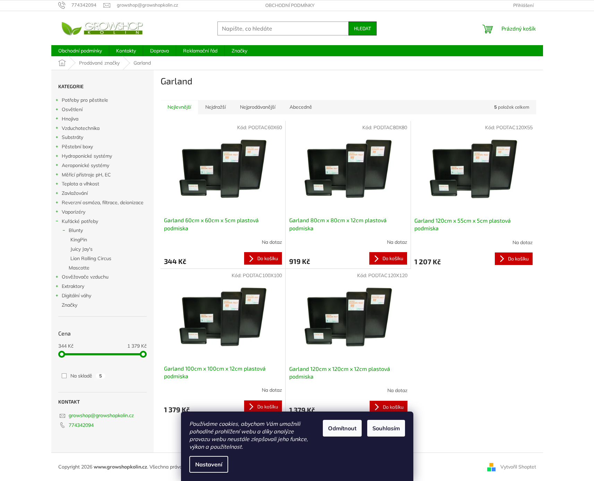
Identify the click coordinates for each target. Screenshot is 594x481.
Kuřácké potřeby (80, 221)
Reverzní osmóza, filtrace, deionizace (103, 202)
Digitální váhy (76, 295)
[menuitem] (80, 50)
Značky (69, 305)
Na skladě (86, 376)
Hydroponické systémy (87, 156)
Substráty (72, 137)
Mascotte (79, 268)
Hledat (362, 28)
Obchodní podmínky (290, 5)
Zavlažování (75, 193)
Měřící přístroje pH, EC (86, 175)
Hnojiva (70, 119)
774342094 (81, 425)
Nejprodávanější (257, 107)
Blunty (76, 230)
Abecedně (301, 107)
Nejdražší (215, 107)
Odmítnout (342, 428)
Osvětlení (72, 109)
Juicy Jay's (81, 249)
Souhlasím (386, 428)
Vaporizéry (73, 212)
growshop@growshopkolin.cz (101, 415)
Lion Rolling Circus (90, 258)
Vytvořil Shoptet (518, 466)
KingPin (78, 240)
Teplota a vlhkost (80, 184)
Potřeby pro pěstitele (85, 100)
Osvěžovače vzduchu (85, 277)
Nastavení (208, 464)
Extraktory (73, 286)
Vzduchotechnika (81, 128)
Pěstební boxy (77, 146)
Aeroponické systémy (85, 165)
